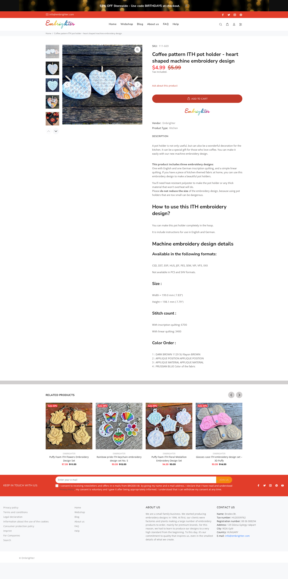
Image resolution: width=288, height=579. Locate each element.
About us (79, 521)
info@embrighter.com (61, 14)
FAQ (76, 526)
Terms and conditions (15, 512)
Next (137, 84)
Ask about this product (165, 85)
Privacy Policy (67, 489)
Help (77, 530)
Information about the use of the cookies (26, 521)
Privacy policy (10, 507)
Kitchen (173, 128)
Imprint (7, 530)
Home (48, 33)
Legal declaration (12, 516)
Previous (67, 84)
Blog (76, 516)
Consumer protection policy (18, 526)
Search (7, 540)
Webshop (79, 512)
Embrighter (168, 123)
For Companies (11, 535)
